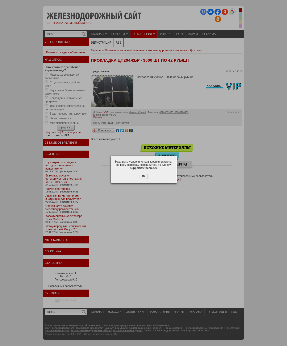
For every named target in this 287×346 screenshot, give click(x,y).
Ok (143, 176)
